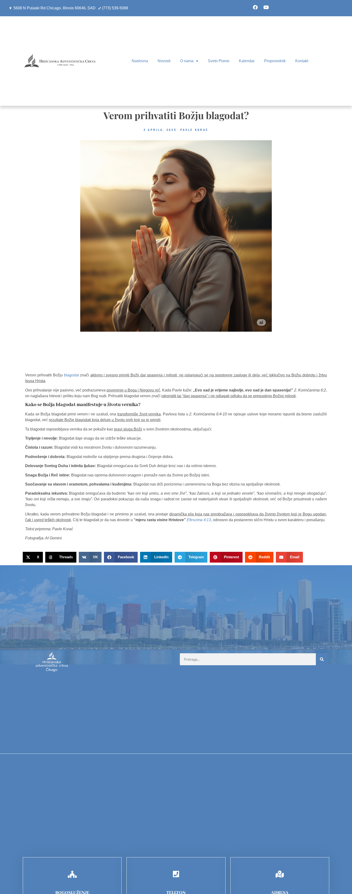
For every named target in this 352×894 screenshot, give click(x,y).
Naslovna (140, 61)
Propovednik (275, 61)
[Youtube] (266, 7)
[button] (33, 557)
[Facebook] (255, 7)
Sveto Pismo (218, 61)
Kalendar (247, 61)
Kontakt (301, 61)
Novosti (164, 61)
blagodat (71, 375)
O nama (186, 61)
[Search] (322, 659)
